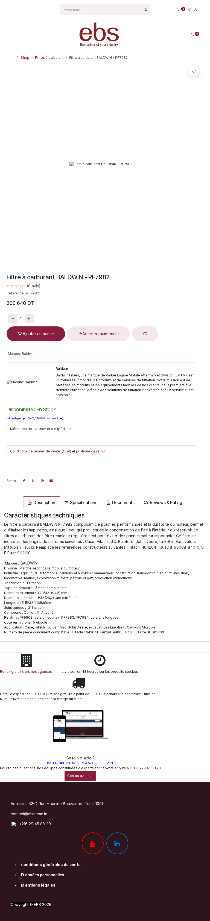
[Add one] (29, 318)
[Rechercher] (146, 9)
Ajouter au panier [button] (38, 333)
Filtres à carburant (49, 57)
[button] (145, 333)
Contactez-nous (80, 776)
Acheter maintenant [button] (100, 333)
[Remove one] (12, 318)
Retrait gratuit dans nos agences (27, 671)
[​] (33, 481)
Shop (25, 57)
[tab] (41, 503)
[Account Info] (196, 9)
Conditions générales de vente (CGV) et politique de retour (58, 451)
